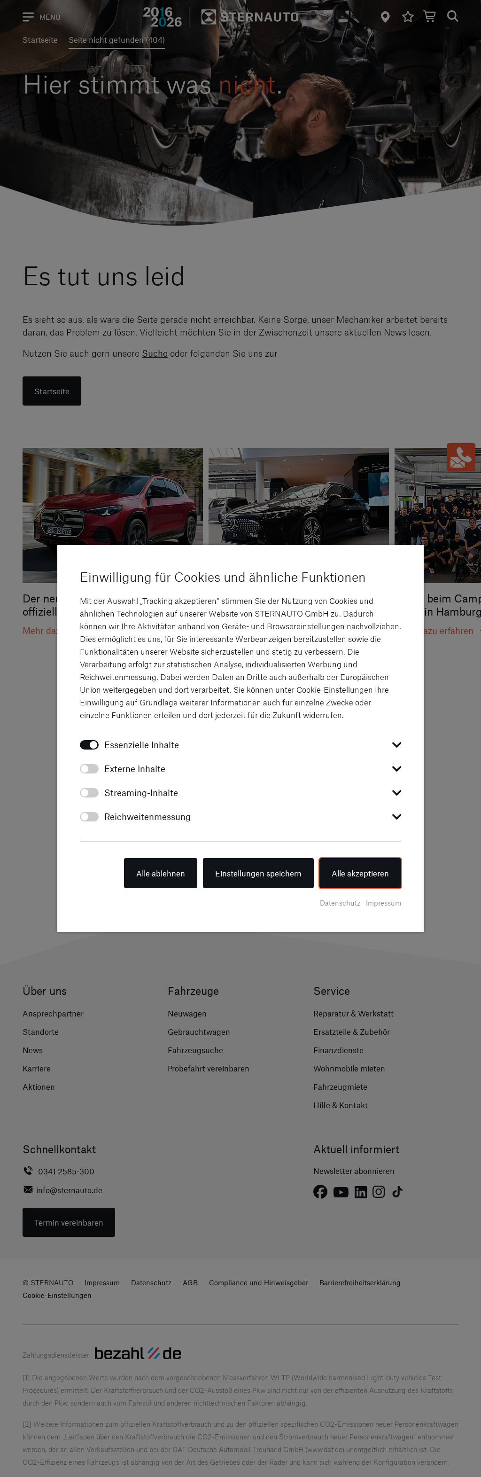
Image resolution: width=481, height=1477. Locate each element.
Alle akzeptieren (360, 873)
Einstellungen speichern (258, 873)
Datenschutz (340, 903)
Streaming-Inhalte (141, 792)
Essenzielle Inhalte (141, 744)
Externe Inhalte (134, 768)
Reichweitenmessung (147, 816)
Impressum (383, 903)
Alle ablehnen (160, 873)
